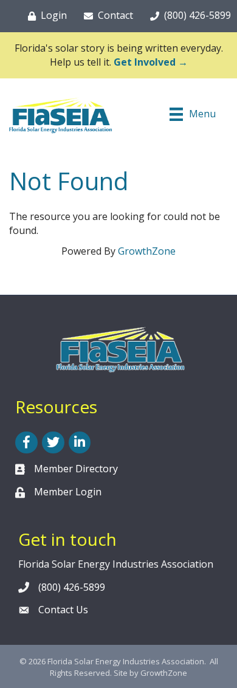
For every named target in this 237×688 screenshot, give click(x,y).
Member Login (67, 491)
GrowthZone (147, 251)
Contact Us (63, 609)
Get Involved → (151, 62)
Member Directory (76, 468)
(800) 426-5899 (71, 587)
